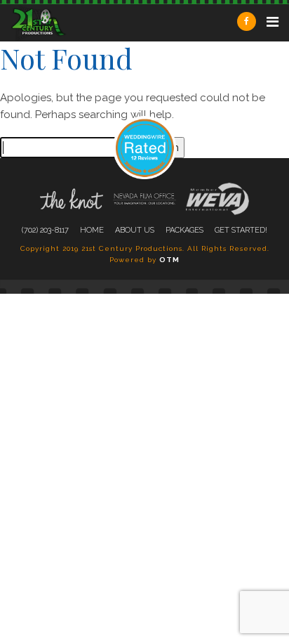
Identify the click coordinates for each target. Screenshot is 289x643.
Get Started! (241, 230)
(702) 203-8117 (45, 230)
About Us (134, 230)
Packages (184, 230)
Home (92, 230)
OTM (169, 260)
